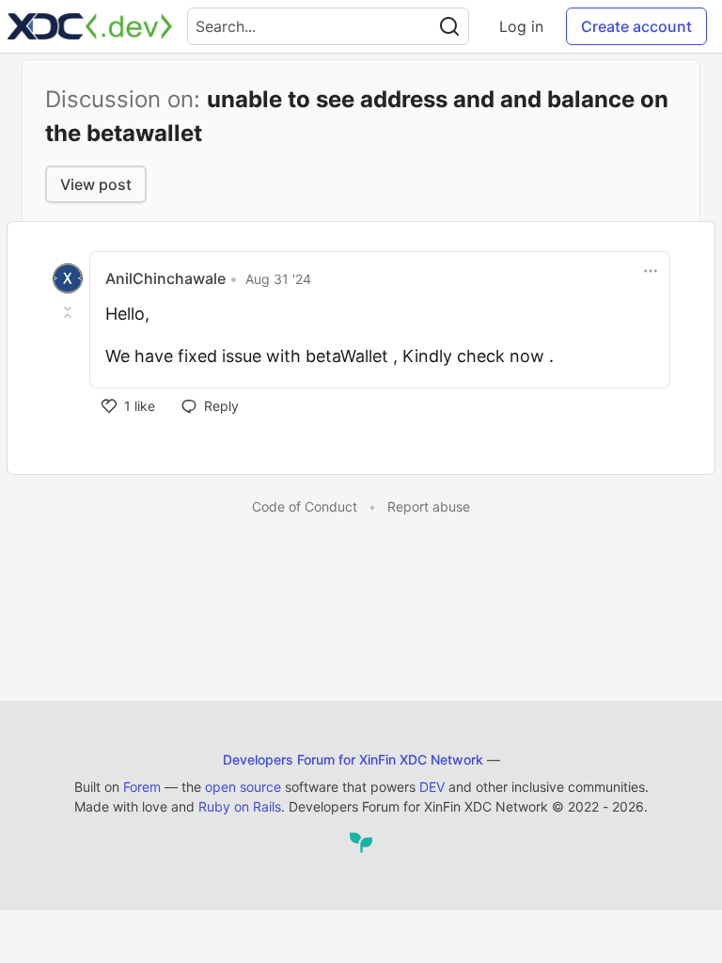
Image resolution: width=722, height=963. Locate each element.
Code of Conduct (304, 506)
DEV (432, 787)
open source (243, 787)
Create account (636, 26)
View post (96, 184)
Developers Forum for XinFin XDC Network (353, 759)
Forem (142, 787)
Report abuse (428, 506)
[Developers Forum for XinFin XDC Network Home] (90, 26)
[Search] (449, 26)
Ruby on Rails (239, 806)
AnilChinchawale (165, 278)
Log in (521, 26)
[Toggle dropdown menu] (651, 271)
